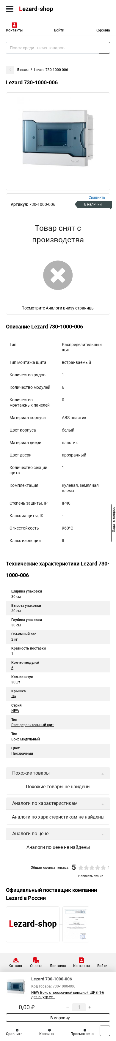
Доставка (58, 966)
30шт (15, 682)
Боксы (23, 70)
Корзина (102, 30)
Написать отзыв (90, 876)
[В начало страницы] (105, 1031)
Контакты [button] (14, 30)
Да (13, 696)
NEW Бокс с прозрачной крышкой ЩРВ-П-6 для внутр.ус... (67, 995)
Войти (59, 30)
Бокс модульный (25, 739)
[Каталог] (9, 9)
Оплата (36, 966)
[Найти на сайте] (104, 48)
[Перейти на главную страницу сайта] (44, 8)
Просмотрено (82, 1034)
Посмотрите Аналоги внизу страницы (58, 308)
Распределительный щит (32, 725)
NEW (15, 711)
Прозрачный (22, 753)
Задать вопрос (114, 520)
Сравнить (14, 1034)
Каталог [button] (16, 966)
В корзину (59, 1017)
